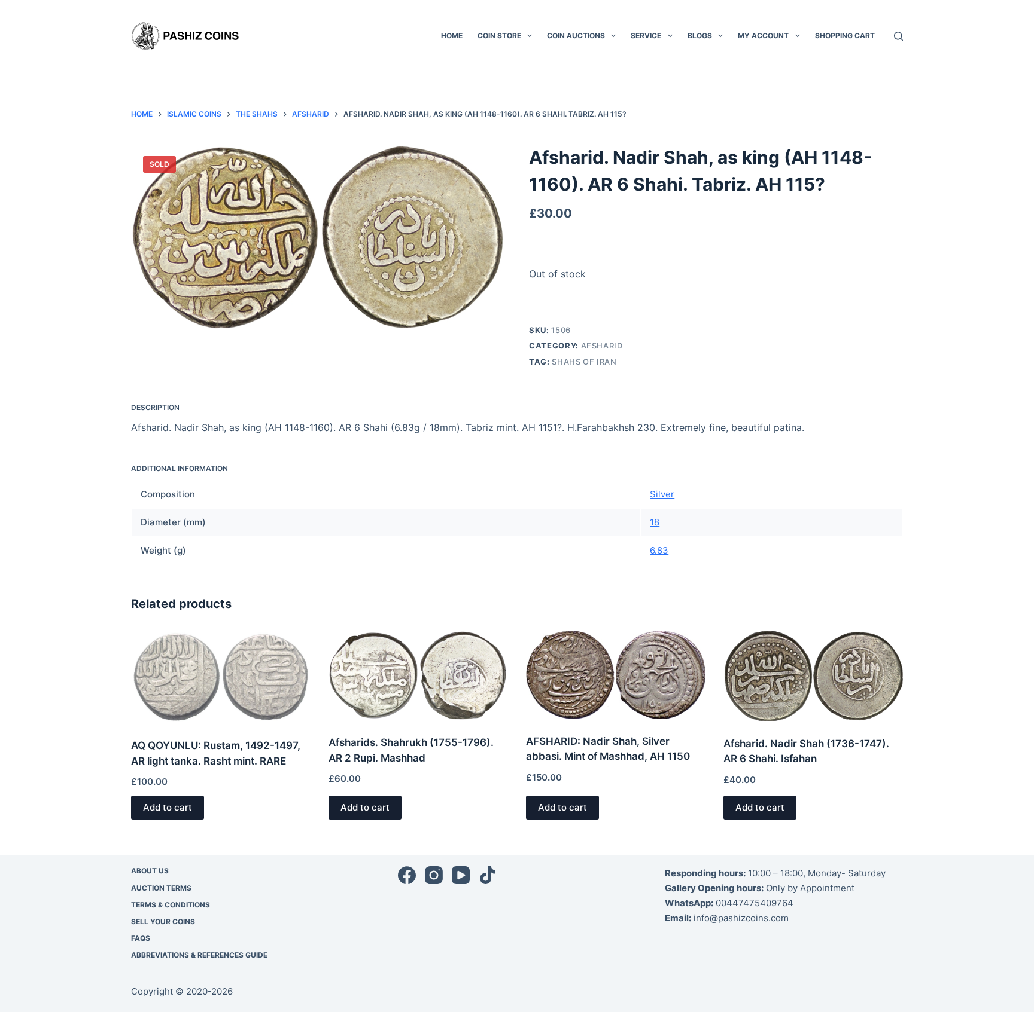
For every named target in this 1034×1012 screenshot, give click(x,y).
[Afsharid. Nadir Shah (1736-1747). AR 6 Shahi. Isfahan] (813, 676)
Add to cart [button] (167, 807)
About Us (150, 870)
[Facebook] (407, 875)
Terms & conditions (170, 904)
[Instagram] (434, 875)
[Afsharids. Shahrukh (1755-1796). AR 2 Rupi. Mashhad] (418, 675)
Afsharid (602, 345)
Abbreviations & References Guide (199, 954)
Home (452, 35)
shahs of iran (584, 361)
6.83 (659, 550)
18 (654, 522)
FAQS (140, 938)
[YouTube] (461, 875)
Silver (662, 494)
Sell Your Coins (163, 921)
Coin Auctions (576, 35)
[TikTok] (488, 875)
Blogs (700, 35)
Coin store (499, 35)
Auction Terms (161, 887)
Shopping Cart (845, 35)
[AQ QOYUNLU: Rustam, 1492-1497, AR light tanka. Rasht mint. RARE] (221, 677)
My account (763, 35)
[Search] (898, 36)
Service (646, 35)
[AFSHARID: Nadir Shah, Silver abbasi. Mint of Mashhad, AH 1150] (615, 675)
